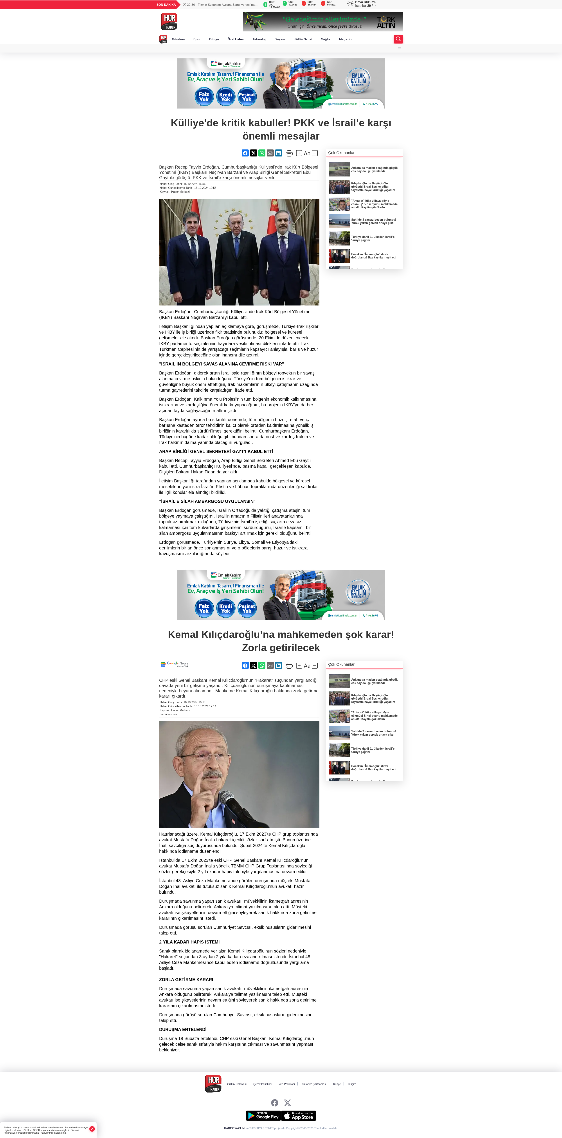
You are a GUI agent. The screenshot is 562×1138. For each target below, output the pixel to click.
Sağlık (325, 39)
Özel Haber (236, 39)
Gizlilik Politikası (237, 1084)
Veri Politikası (287, 1084)
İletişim (352, 1084)
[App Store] (298, 1116)
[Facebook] (275, 1103)
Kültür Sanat (303, 39)
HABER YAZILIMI (234, 1128)
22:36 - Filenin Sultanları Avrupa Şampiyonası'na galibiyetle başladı (219, 4)
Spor (196, 39)
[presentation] (254, 4)
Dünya (214, 39)
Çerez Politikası (262, 1084)
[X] (287, 1103)
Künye (337, 1084)
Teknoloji (260, 39)
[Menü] (399, 49)
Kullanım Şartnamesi (314, 1084)
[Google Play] (263, 1116)
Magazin (345, 39)
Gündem (178, 39)
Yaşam (280, 39)
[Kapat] (92, 1129)
